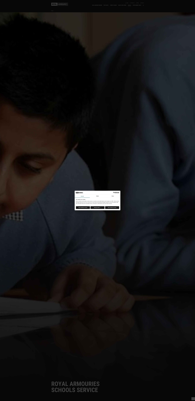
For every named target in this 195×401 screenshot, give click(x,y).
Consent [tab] (82, 196)
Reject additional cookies (82, 207)
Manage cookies (97, 207)
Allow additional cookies (112, 207)
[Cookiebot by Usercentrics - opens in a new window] (114, 192)
